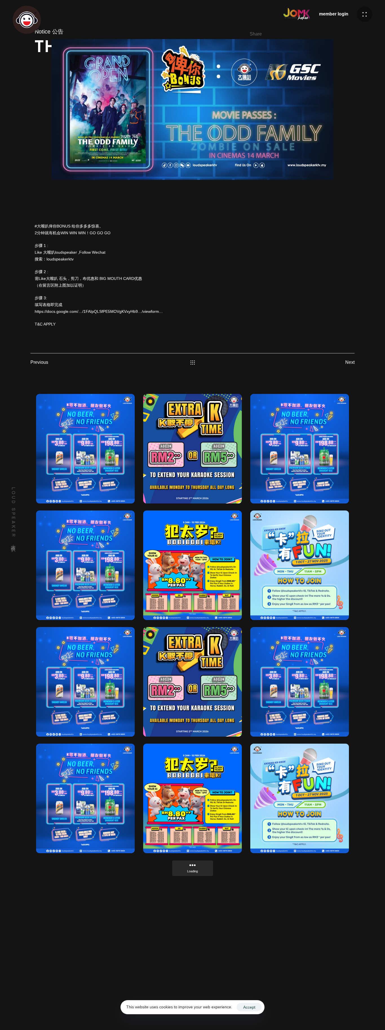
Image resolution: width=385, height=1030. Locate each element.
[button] (364, 14)
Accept (249, 1007)
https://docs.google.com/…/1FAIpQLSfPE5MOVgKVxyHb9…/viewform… (99, 311)
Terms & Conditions (276, 1014)
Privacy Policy (312, 1014)
